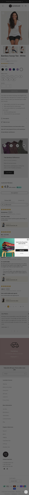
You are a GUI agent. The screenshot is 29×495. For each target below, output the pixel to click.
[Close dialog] (28, 239)
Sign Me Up (22, 250)
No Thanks (21, 253)
